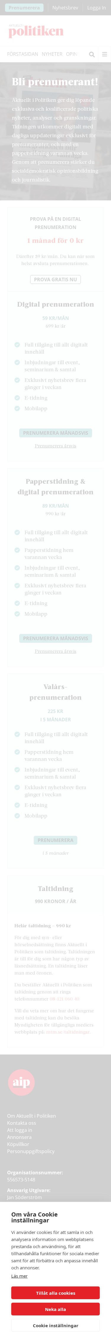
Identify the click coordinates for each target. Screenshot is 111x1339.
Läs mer (19, 1276)
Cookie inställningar (55, 1325)
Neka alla (55, 1309)
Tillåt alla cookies (55, 1293)
